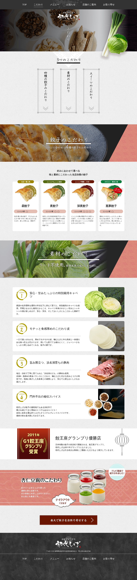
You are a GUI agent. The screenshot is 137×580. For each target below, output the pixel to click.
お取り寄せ (109, 4)
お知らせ (70, 4)
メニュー (54, 4)
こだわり (38, 4)
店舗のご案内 (89, 4)
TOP (24, 4)
